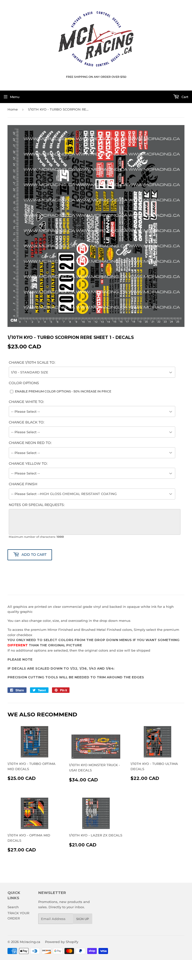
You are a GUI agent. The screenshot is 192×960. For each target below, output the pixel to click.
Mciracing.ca (30, 942)
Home (13, 109)
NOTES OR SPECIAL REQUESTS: (36, 505)
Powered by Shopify (61, 942)
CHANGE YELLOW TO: (28, 463)
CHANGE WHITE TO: (26, 401)
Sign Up (82, 919)
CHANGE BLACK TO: (26, 422)
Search (13, 907)
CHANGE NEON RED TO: (30, 442)
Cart (184, 97)
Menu (15, 97)
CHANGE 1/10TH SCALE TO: (32, 362)
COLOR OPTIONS (24, 383)
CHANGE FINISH (23, 484)
